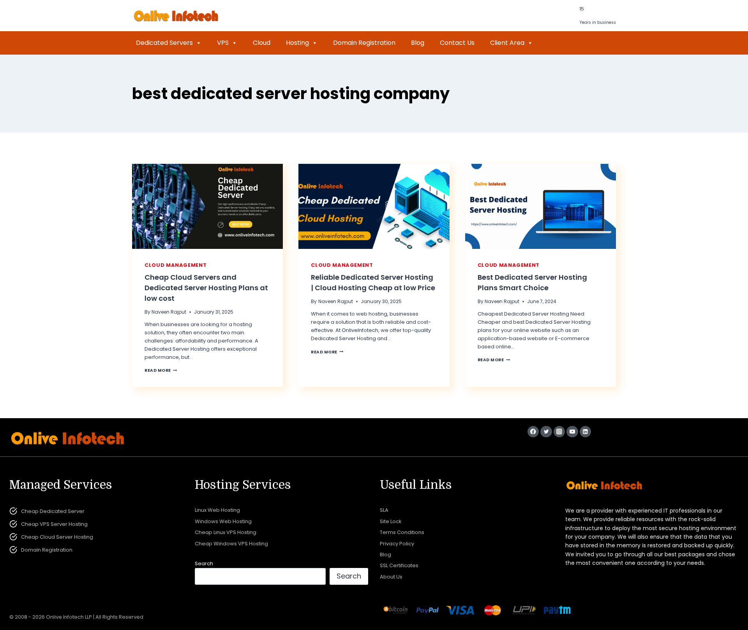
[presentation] (207, 206)
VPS (223, 42)
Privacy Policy (397, 543)
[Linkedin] (585, 431)
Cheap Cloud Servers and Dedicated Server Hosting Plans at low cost (206, 287)
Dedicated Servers (164, 42)
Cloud (261, 42)
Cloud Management (175, 265)
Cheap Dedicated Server (53, 511)
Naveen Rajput (169, 312)
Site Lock (391, 521)
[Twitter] (546, 431)
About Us (391, 576)
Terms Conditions (402, 532)
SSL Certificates (399, 565)
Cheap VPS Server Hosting (54, 524)
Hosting (297, 42)
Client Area (507, 42)
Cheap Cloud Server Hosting (57, 537)
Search (204, 563)
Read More (161, 370)
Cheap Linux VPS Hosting (225, 532)
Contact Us (457, 42)
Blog (417, 42)
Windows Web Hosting (223, 521)
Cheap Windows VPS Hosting (231, 543)
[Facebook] (533, 431)
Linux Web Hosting (217, 510)
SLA (384, 510)
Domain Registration (364, 42)
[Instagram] (559, 431)
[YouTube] (572, 431)
